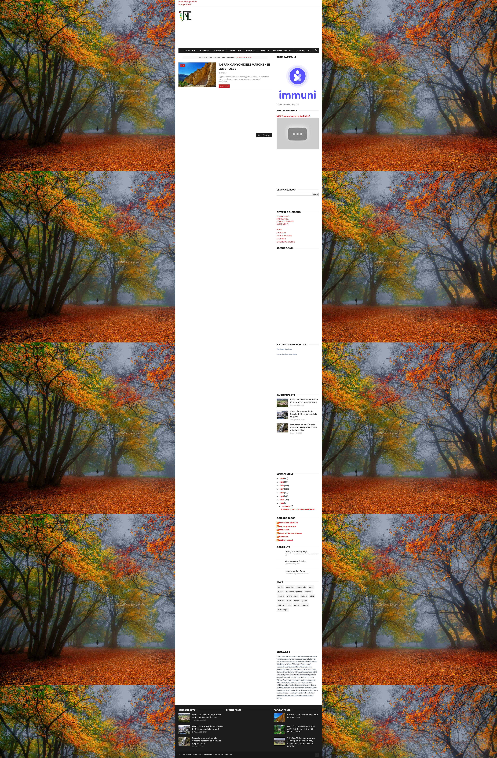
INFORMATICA (282, 219)
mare (289, 601)
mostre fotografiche (294, 592)
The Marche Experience (284, 349)
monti (296, 601)
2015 (281, 482)
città (312, 596)
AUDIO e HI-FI (282, 224)
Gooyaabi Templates (223, 755)
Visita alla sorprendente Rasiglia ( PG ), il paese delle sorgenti (303, 414)
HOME (279, 229)
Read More (224, 86)
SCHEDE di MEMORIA (285, 221)
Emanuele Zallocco (288, 523)
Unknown (283, 537)
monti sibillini (292, 596)
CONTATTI (250, 50)
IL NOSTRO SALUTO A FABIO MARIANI (298, 509)
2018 (281, 492)
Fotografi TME (184, 4)
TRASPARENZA (235, 50)
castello (281, 605)
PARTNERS (264, 50)
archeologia (282, 610)
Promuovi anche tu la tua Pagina (287, 354)
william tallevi (286, 540)
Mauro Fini (284, 530)
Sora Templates (194, 755)
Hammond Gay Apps (295, 571)
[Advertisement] (271, 27)
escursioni (290, 587)
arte (311, 587)
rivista (296, 605)
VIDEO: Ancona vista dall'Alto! (293, 116)
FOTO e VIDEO (283, 216)
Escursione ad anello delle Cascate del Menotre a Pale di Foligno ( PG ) (303, 427)
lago (289, 605)
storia (280, 592)
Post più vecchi (264, 135)
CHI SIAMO (204, 50)
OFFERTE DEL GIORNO (286, 242)
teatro (305, 605)
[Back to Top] (317, 755)
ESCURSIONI (218, 50)
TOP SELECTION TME (282, 50)
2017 (281, 489)
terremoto (302, 587)
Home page (190, 50)
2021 (281, 503)
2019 (281, 496)
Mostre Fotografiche (187, 1)
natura (304, 596)
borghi (280, 587)
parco (304, 601)
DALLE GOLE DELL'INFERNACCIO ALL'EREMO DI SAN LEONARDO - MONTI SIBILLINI (301, 729)
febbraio (286, 506)
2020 (282, 499)
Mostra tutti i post (244, 57)
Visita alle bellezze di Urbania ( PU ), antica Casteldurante (304, 401)
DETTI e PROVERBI (284, 235)
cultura (281, 601)
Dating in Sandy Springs (296, 551)
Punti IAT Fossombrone (290, 533)
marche (281, 596)
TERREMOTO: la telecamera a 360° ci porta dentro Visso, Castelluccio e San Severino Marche (301, 742)
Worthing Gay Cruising (295, 561)
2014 (281, 478)
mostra (308, 592)
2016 (281, 485)
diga (183, 66)
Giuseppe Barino (287, 526)
